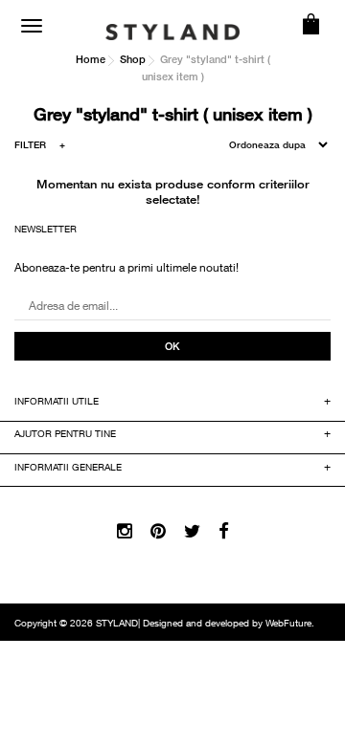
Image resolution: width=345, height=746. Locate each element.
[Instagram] (124, 532)
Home (90, 59)
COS (311, 24)
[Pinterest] (158, 532)
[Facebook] (224, 532)
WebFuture (288, 624)
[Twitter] (192, 532)
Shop (133, 59)
